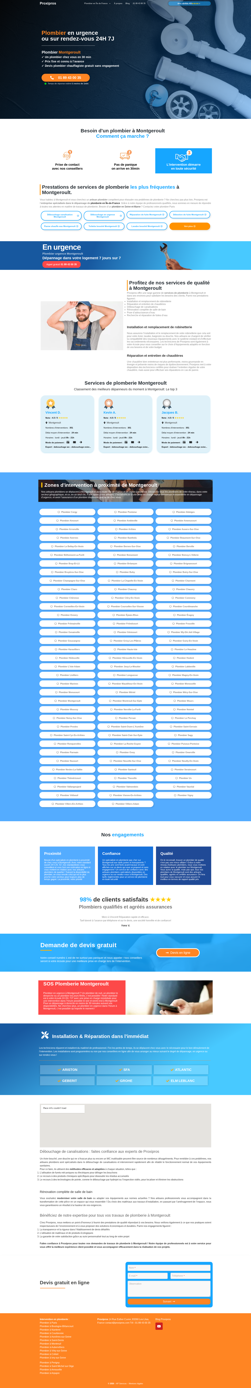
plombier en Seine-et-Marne (126, 206)
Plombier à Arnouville (51, 1369)
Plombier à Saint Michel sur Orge (57, 1366)
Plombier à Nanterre (50, 1329)
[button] (61, 216)
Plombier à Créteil (49, 1354)
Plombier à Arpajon (50, 1373)
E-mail (133, 1276)
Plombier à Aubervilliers (52, 1347)
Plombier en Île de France (95, 3)
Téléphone (178, 1276)
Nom (132, 1268)
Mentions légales (136, 1383)
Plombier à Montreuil (50, 1343)
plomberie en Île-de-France (105, 203)
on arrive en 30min (125, 166)
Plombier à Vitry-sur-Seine (53, 1350)
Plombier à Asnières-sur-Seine (55, 1336)
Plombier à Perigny (50, 1362)
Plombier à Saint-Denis (52, 1340)
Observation (135, 1284)
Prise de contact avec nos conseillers (67, 166)
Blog (128, 3)
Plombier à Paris (48, 1323)
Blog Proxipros (163, 1319)
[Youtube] (159, 1326)
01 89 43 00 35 (139, 3)
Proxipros (48, 3)
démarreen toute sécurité (184, 166)
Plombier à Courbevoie (52, 1333)
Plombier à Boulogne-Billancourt (56, 1326)
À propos (118, 3)
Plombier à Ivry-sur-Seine (53, 1357)
